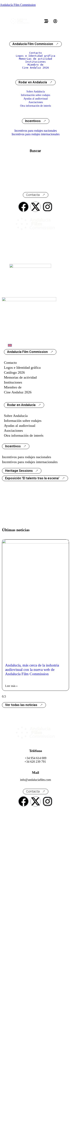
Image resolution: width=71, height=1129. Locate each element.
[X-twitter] (35, 207)
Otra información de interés (35, 105)
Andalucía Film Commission (18, 5)
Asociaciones (35, 102)
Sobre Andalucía (35, 91)
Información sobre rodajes (35, 95)
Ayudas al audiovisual (35, 98)
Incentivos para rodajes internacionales (36, 134)
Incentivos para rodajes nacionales (35, 130)
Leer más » (11, 685)
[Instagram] (47, 207)
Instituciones (35, 61)
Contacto (35, 52)
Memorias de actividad (35, 58)
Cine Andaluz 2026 (35, 67)
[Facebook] (23, 207)
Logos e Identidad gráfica (35, 55)
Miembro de (35, 64)
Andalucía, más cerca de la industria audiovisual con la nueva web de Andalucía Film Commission (32, 669)
